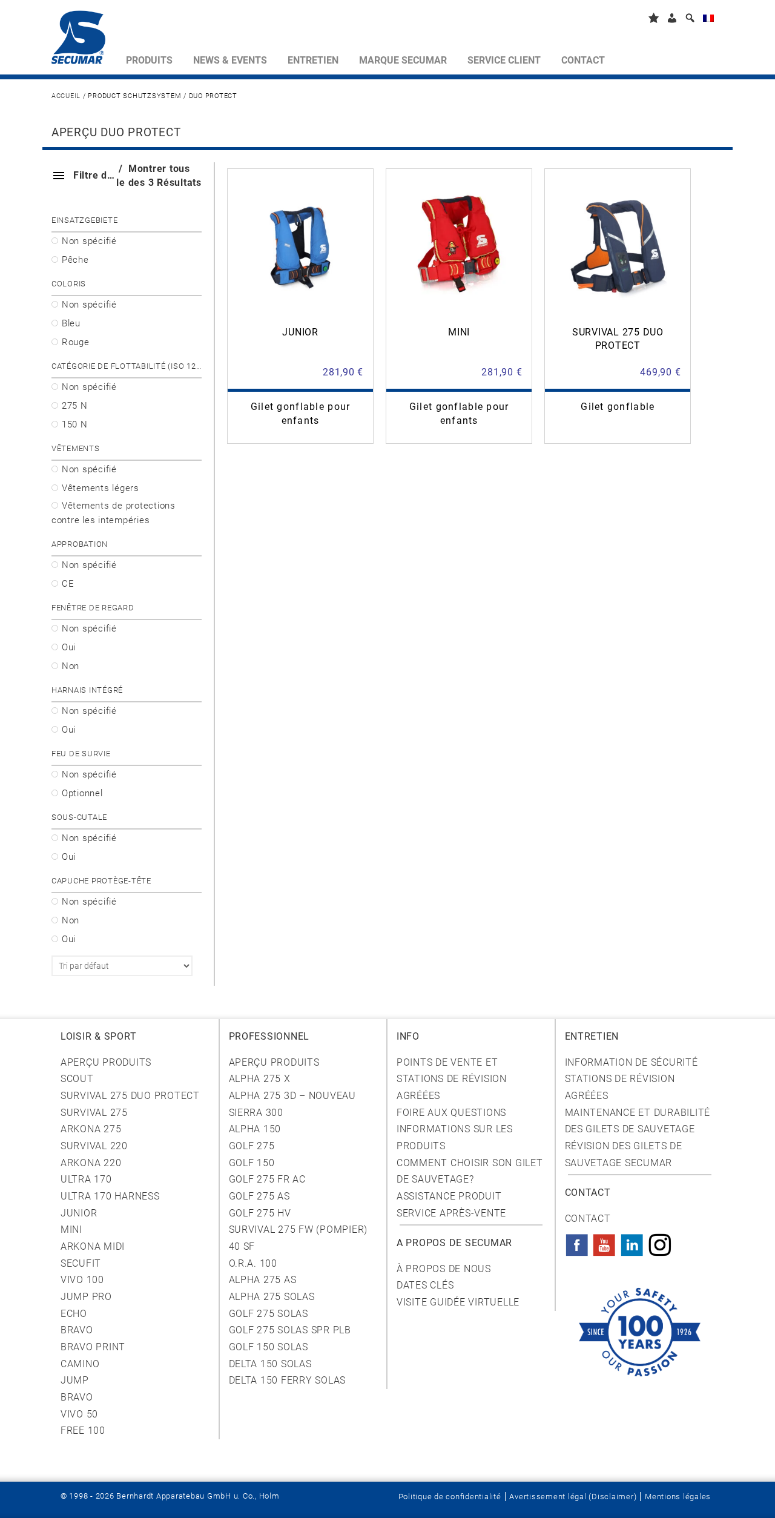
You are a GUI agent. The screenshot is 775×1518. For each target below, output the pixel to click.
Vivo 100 (82, 1279)
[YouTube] (604, 1241)
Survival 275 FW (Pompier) (298, 1229)
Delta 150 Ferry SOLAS (287, 1380)
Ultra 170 (86, 1179)
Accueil (66, 96)
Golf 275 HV (260, 1213)
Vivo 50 (79, 1414)
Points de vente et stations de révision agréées (452, 1079)
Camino (80, 1364)
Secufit (81, 1263)
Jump (75, 1380)
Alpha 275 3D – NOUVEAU (292, 1095)
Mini (71, 1229)
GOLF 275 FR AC (267, 1179)
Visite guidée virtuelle (458, 1302)
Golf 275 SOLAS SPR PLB (290, 1330)
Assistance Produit (449, 1196)
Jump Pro (86, 1296)
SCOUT (77, 1078)
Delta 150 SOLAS (270, 1364)
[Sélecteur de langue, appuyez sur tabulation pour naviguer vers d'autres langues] (708, 20)
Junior (79, 1213)
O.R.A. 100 (253, 1263)
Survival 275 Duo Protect (130, 1095)
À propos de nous (444, 1269)
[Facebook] (577, 1241)
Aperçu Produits (106, 1062)
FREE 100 (83, 1430)
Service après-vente (451, 1213)
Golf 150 (252, 1163)
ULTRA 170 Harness (110, 1196)
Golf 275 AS (259, 1196)
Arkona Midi (93, 1246)
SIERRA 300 (256, 1112)
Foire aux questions (451, 1112)
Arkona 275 (91, 1129)
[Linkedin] (632, 1241)
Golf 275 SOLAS (268, 1313)
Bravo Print (93, 1347)
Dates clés (425, 1285)
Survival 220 (94, 1146)
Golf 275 (252, 1146)
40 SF (242, 1246)
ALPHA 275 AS (263, 1279)
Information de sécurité (631, 1062)
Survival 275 (94, 1112)
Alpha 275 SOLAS (272, 1296)
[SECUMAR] (83, 40)
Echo (74, 1313)
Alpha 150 (255, 1129)
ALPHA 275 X (260, 1078)
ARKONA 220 (91, 1163)
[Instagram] (660, 1241)
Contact (588, 1218)
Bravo (77, 1330)
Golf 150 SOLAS (268, 1347)
